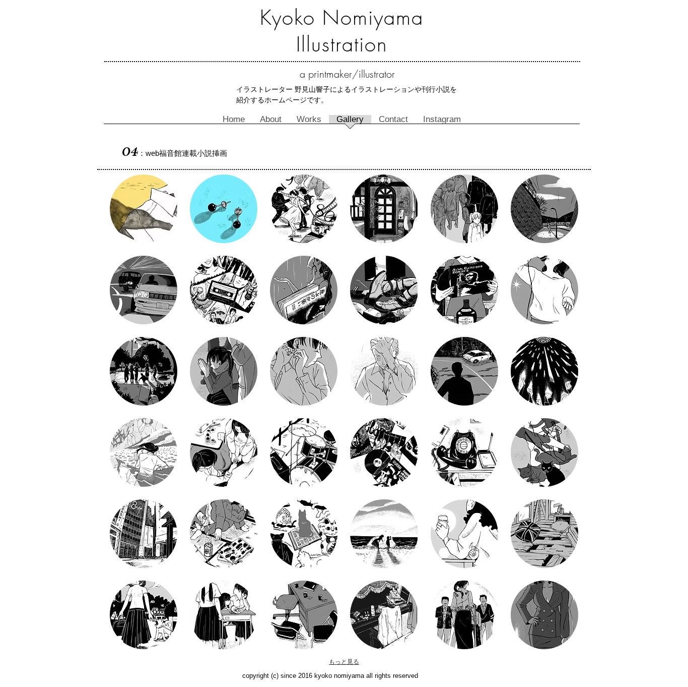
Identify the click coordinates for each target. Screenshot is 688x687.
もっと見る (344, 661)
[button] (143, 209)
